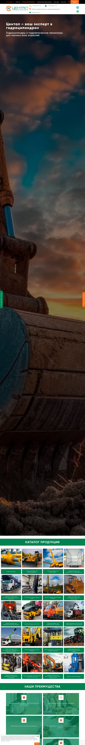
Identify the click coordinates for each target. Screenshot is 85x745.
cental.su (36, 12)
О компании (9, 2)
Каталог (18, 2)
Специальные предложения (44, 2)
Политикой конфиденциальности (21, 739)
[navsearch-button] (69, 2)
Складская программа (28, 2)
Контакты (63, 2)
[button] (38, 736)
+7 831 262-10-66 (36, 5)
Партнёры (56, 2)
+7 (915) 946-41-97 (52, 5)
